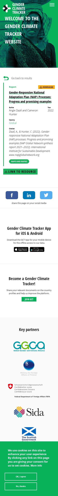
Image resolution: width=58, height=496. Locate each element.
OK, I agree (21, 477)
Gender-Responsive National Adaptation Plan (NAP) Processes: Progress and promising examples (30, 97)
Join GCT (29, 299)
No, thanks (21, 486)
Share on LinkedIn (29, 195)
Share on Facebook (12, 195)
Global (13, 123)
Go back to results (21, 78)
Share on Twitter (46, 195)
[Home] (14, 9)
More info (36, 465)
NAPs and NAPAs (19, 161)
